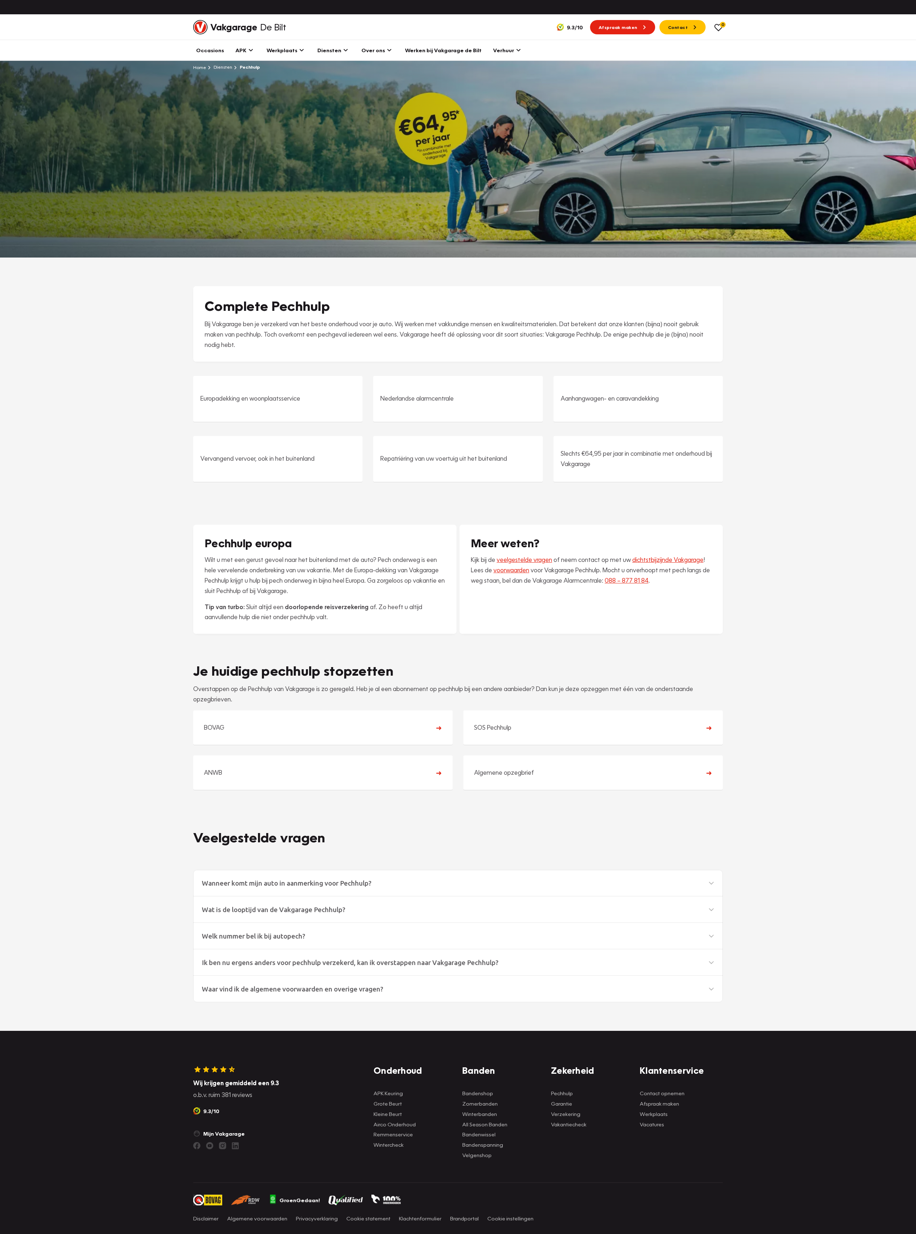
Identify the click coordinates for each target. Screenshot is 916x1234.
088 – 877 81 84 (626, 580)
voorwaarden (511, 570)
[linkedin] (235, 1145)
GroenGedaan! (299, 1200)
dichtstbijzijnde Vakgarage (667, 559)
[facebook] (196, 1145)
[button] (458, 883)
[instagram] (222, 1145)
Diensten (222, 67)
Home (199, 67)
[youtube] (209, 1145)
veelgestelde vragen (524, 559)
